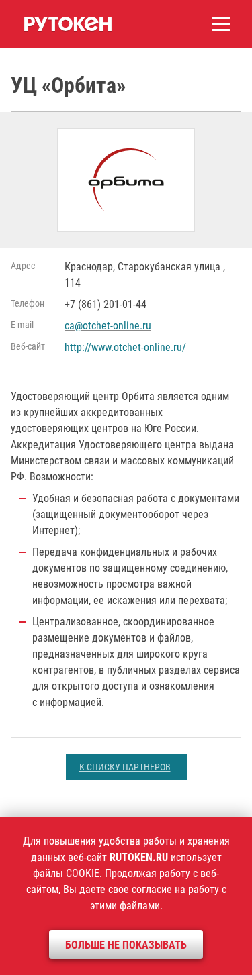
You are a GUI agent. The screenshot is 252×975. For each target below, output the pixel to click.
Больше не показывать (126, 945)
